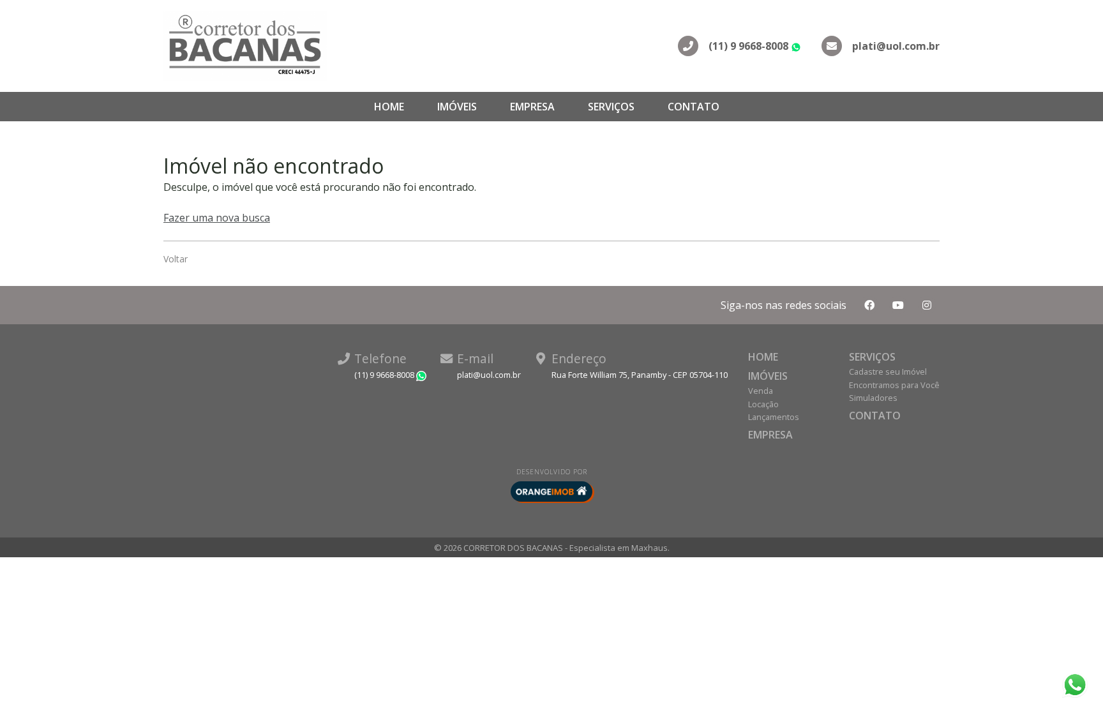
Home (389, 107)
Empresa (532, 107)
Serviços (611, 107)
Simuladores (873, 397)
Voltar (175, 259)
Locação (763, 404)
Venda (760, 390)
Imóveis (457, 107)
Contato (693, 107)
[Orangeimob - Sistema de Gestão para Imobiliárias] (551, 491)
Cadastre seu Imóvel (888, 371)
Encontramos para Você (894, 385)
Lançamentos (773, 417)
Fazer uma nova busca (216, 218)
